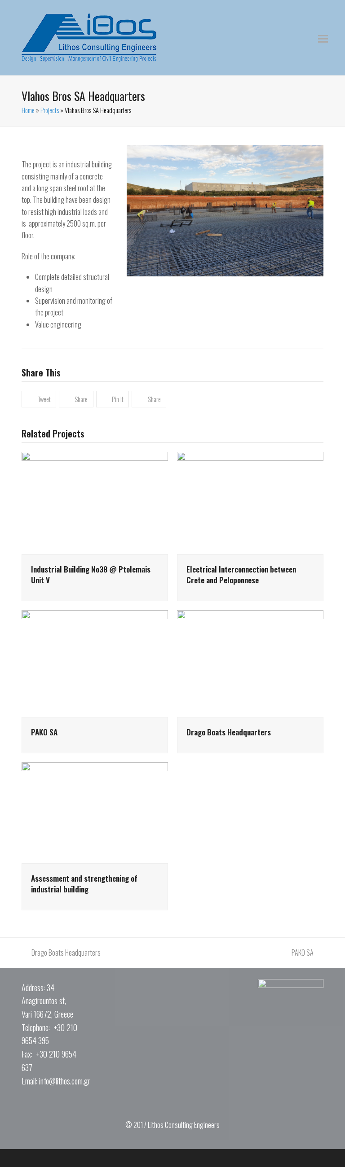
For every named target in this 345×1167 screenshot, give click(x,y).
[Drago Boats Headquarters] (250, 662)
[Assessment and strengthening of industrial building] (95, 811)
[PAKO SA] (95, 662)
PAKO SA (44, 732)
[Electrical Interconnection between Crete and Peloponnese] (250, 502)
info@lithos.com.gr (64, 1081)
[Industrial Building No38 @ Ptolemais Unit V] (95, 502)
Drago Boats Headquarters (228, 732)
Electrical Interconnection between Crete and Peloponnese (241, 574)
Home (28, 110)
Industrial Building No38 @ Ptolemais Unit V (90, 574)
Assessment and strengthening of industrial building (84, 883)
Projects (49, 110)
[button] (323, 37)
